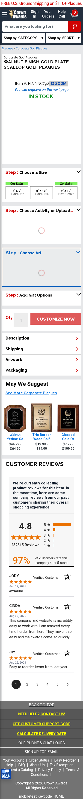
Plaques (7, 48)
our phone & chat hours (41, 743)
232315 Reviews (26, 544)
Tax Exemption (61, 765)
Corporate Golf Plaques (31, 48)
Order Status (39, 760)
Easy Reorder (65, 760)
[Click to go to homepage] (18, 14)
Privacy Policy (49, 770)
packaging (16, 370)
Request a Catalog (18, 770)
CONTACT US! (53, 714)
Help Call (62, 14)
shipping (14, 348)
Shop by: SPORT (61, 38)
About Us (37, 765)
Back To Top (41, 705)
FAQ (21, 765)
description (17, 338)
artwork (14, 359)
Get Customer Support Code (41, 724)
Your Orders (48, 14)
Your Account (13, 760)
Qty (9, 317)
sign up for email (41, 752)
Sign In (35, 14)
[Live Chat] (6, 774)
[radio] (59, 524)
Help (9, 765)
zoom (60, 83)
